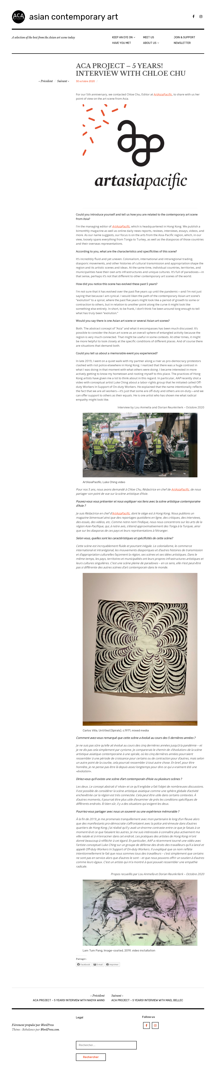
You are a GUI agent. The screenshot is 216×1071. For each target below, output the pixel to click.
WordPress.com (49, 1029)
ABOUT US (149, 43)
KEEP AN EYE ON (122, 37)
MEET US (148, 37)
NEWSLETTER (182, 43)
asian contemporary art (73, 17)
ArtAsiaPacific (163, 94)
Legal (79, 1017)
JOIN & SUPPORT (184, 37)
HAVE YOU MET (121, 43)
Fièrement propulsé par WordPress (33, 1025)
